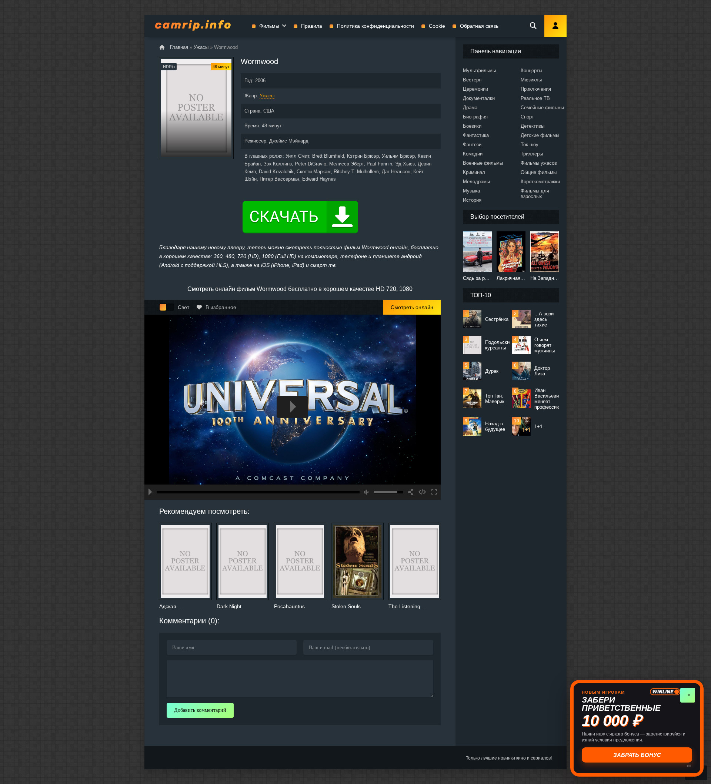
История (472, 200)
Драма (470, 107)
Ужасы (267, 95)
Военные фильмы (483, 163)
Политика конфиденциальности (375, 26)
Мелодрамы (476, 181)
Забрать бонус (637, 755)
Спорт (527, 117)
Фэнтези (472, 144)
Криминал (474, 172)
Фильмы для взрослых (535, 193)
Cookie (437, 26)
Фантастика (476, 135)
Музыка (471, 191)
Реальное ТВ (535, 98)
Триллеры (532, 154)
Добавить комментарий (200, 710)
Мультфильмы (479, 70)
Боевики (472, 126)
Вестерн (472, 80)
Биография (475, 117)
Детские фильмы (540, 135)
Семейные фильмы (542, 107)
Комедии (473, 154)
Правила (311, 26)
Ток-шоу (529, 144)
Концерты (531, 70)
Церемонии (475, 89)
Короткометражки (540, 181)
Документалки (479, 98)
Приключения (536, 89)
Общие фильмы (539, 172)
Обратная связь (479, 26)
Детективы (532, 126)
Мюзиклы (531, 80)
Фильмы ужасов (539, 163)
